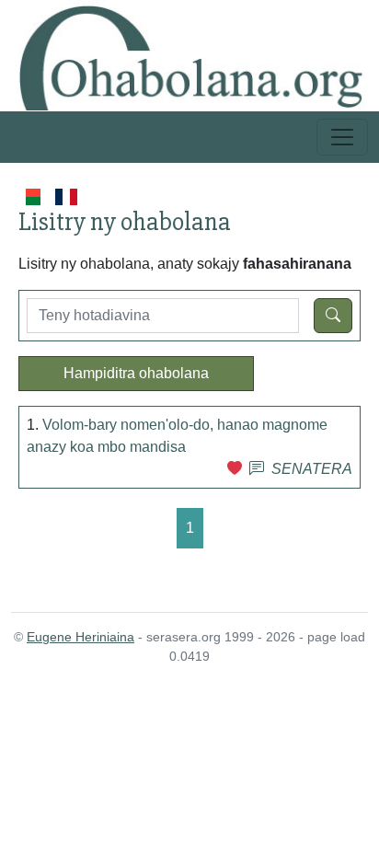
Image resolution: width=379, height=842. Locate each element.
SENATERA (311, 469)
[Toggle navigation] (342, 137)
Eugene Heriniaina (80, 636)
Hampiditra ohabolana (136, 373)
